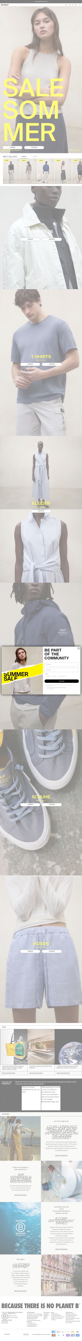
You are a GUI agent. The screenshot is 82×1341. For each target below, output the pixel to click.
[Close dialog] (79, 648)
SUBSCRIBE (61, 681)
